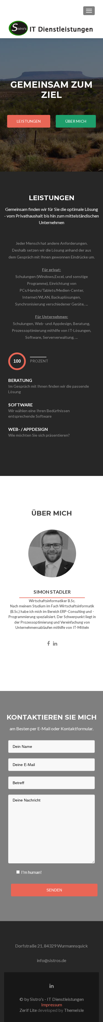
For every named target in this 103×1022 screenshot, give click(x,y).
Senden (54, 890)
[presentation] (17, 361)
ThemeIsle (74, 1010)
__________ (38, 354)
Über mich (75, 121)
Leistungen (29, 121)
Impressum (51, 1004)
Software (20, 404)
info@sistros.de (51, 960)
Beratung (20, 380)
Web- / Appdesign (28, 429)
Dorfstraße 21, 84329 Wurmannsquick (51, 945)
